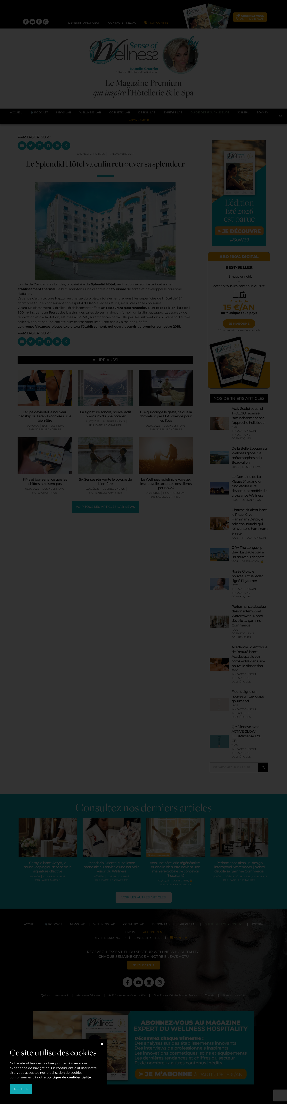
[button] (102, 1044)
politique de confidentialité (68, 1077)
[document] (143, 552)
